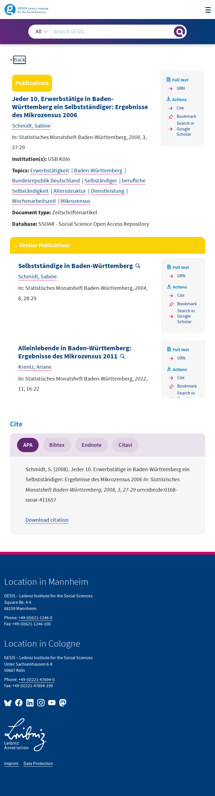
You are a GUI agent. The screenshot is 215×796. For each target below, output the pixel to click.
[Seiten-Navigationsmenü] (208, 10)
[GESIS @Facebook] (19, 702)
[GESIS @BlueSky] (9, 702)
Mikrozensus (75, 201)
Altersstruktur (69, 191)
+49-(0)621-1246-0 (35, 618)
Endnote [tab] (91, 445)
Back (19, 60)
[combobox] (107, 31)
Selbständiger (101, 180)
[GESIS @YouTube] (52, 702)
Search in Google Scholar (185, 129)
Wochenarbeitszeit (34, 201)
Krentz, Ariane (35, 367)
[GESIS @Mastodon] (62, 702)
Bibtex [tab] (57, 445)
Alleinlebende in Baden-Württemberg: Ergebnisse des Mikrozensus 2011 (74, 352)
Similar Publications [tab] (44, 245)
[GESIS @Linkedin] (30, 702)
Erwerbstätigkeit (49, 170)
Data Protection (38, 764)
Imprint (11, 764)
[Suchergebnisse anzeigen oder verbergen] (179, 32)
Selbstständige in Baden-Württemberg (75, 266)
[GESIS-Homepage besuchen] (26, 9)
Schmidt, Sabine (31, 126)
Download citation (47, 520)
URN (181, 88)
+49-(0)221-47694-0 (36, 680)
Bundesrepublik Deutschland (46, 180)
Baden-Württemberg (98, 170)
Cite (180, 108)
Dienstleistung (107, 191)
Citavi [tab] (125, 445)
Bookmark (186, 116)
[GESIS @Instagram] (41, 702)
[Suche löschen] (169, 31)
